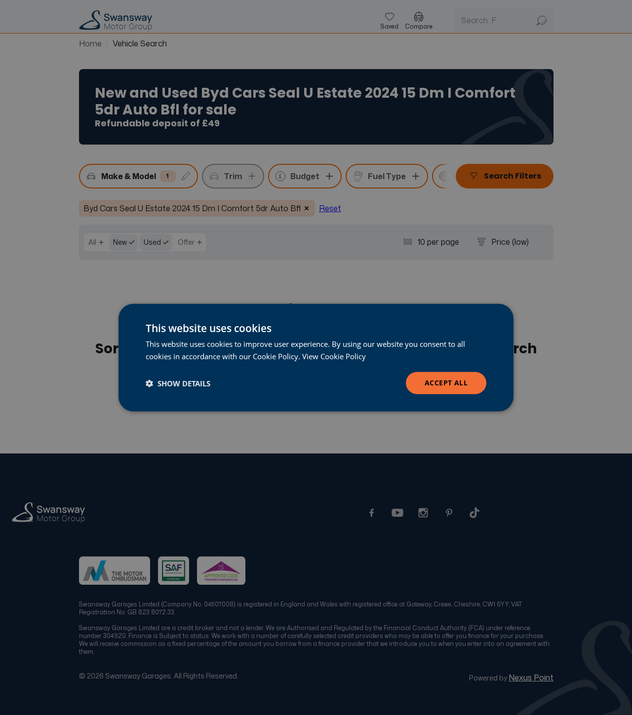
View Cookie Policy (334, 356)
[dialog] (316, 357)
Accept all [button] (446, 382)
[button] (178, 382)
